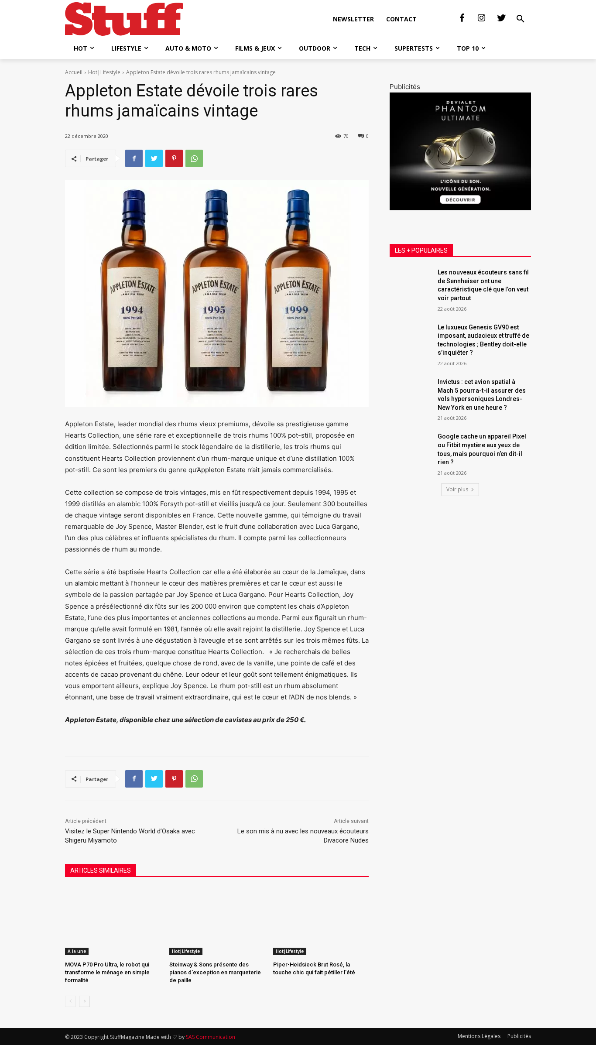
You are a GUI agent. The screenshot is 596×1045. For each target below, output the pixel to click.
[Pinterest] (174, 158)
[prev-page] (70, 1001)
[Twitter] (501, 18)
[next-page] (84, 1001)
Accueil (73, 72)
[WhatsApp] (194, 158)
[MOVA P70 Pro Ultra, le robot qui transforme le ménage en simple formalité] (113, 921)
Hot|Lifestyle (104, 72)
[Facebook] (462, 18)
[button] (520, 19)
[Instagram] (481, 18)
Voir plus (457, 489)
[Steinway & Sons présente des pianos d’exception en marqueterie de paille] (217, 921)
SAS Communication (210, 1037)
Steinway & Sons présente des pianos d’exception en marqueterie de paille (215, 972)
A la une (77, 951)
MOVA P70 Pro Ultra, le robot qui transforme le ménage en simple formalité (107, 972)
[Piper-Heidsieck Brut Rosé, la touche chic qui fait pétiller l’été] (321, 921)
